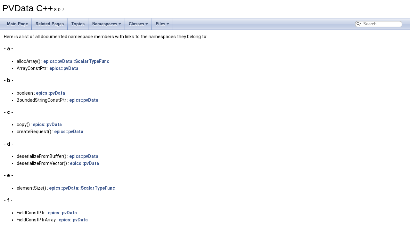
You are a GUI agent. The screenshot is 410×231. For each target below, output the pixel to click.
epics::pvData (63, 68)
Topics (78, 23)
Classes (136, 23)
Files (160, 23)
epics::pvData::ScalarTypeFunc (76, 61)
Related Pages (50, 23)
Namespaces (104, 23)
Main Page (17, 23)
